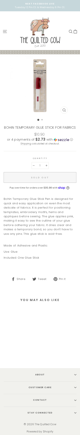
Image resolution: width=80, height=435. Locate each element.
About (40, 374)
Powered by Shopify (40, 431)
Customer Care (40, 387)
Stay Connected (40, 412)
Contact (40, 400)
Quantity (40, 158)
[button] (40, 139)
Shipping (25, 143)
